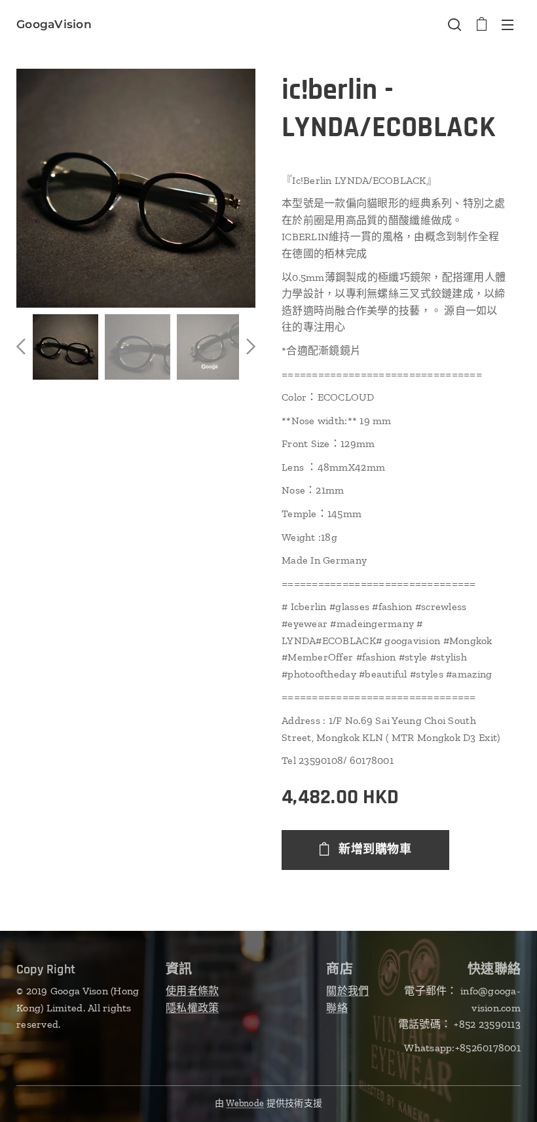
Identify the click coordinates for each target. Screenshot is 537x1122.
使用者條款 (192, 991)
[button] (454, 24)
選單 (507, 24)
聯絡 (337, 1008)
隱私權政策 (192, 1008)
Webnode (245, 1103)
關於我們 (347, 991)
